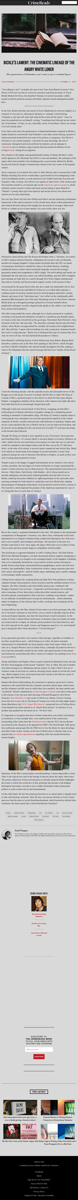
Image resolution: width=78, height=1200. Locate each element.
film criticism (49, 813)
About (39, 1176)
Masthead (39, 1172)
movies (24, 816)
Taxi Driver (45, 816)
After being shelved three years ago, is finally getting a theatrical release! (20, 1119)
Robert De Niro (34, 816)
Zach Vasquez (8, 82)
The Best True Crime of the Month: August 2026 (20, 1141)
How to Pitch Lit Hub (39, 1183)
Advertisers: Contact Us (39, 1187)
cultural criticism (19, 813)
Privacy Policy (39, 1191)
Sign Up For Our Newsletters (39, 1179)
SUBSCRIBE (39, 1056)
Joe (57, 813)
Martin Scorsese (13, 816)
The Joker (56, 816)
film (40, 813)
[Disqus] (39, 865)
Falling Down (32, 813)
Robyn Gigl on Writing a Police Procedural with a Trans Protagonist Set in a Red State (57, 1143)
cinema (8, 813)
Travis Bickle (66, 816)
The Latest (39, 1091)
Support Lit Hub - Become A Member (39, 1195)
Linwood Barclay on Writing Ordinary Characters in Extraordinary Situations (57, 1119)
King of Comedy (67, 813)
